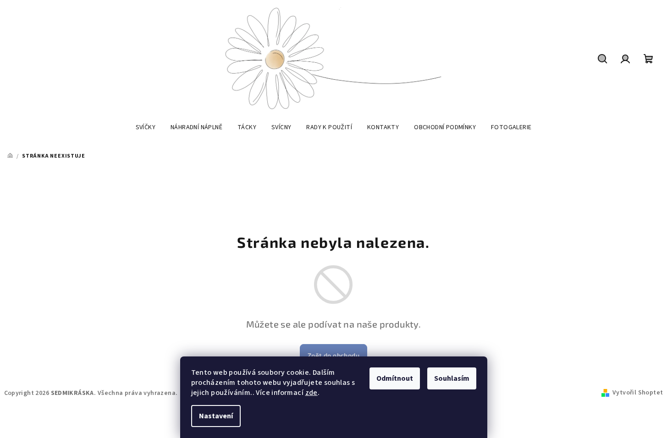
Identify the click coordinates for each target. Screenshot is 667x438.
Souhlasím (451, 378)
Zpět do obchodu (333, 355)
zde (311, 393)
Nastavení (216, 416)
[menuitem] (145, 127)
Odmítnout (394, 378)
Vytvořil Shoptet (637, 392)
